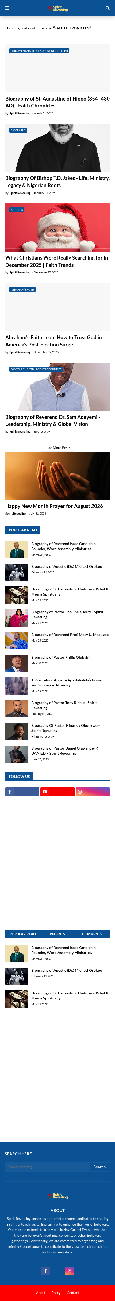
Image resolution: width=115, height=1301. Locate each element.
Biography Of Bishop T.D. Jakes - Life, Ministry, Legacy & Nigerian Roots (57, 181)
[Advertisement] (57, 862)
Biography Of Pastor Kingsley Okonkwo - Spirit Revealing (65, 728)
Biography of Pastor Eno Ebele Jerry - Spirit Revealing (67, 614)
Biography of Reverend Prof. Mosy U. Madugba (70, 634)
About (40, 1293)
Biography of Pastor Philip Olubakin (61, 657)
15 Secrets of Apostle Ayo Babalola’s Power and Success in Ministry (67, 683)
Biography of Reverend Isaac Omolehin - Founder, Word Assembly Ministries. (64, 546)
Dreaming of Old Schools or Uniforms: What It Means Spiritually (69, 592)
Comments (92, 934)
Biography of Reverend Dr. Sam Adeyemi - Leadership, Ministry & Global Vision (52, 420)
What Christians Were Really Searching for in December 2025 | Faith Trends (56, 261)
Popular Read (23, 934)
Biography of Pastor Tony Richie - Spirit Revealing (64, 705)
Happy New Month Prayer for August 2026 (54, 506)
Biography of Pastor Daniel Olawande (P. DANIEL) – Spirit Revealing (64, 751)
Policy (56, 1293)
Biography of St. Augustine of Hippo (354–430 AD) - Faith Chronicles (57, 102)
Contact (73, 1293)
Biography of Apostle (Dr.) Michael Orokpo (66, 566)
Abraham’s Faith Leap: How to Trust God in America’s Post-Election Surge (53, 341)
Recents (57, 934)
